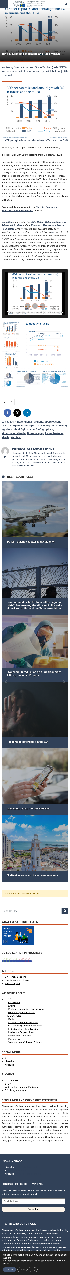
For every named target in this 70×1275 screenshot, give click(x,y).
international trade (14, 433)
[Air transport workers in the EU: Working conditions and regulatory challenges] (35, 848)
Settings (24, 1269)
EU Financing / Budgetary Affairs (25, 1025)
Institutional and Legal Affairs (23, 1029)
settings (7, 1263)
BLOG (8, 999)
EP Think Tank (12, 1080)
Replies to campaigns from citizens (26, 1009)
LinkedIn (9, 1061)
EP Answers (14, 1002)
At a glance (16, 425)
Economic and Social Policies (23, 1022)
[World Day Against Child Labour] (35, 781)
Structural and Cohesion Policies (25, 1042)
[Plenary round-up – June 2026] (35, 514)
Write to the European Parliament (22, 1087)
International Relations (29, 421)
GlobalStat (7, 222)
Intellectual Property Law (21, 1032)
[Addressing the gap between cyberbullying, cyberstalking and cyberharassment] (35, 581)
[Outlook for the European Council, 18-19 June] (35, 648)
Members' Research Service (33, 448)
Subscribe (33, 1209)
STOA (8, 1084)
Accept (9, 1269)
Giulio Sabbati (11, 429)
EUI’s (33, 222)
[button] (27, 306)
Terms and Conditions (45, 1137)
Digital (11, 1019)
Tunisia (16, 437)
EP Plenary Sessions (15, 977)
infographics (45, 429)
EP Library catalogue (15, 1090)
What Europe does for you (21, 1012)
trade (6, 437)
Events (11, 1006)
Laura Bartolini (54, 433)
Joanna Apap (36, 433)
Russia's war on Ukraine (17, 980)
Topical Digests (12, 983)
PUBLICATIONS (53, 421)
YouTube (9, 1065)
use (53, 232)
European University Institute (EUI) (46, 425)
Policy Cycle (14, 1039)
